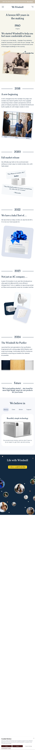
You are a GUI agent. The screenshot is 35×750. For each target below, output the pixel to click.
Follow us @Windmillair (17, 467)
